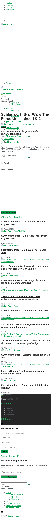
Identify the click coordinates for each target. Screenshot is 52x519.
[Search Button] (29, 136)
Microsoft (15, 499)
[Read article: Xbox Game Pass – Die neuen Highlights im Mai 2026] (26, 380)
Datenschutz (11, 7)
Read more (8, 155)
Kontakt (9, 3)
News (8, 83)
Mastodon (10, 9)
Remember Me (10, 447)
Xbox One (15, 110)
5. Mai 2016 (6, 141)
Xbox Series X (17, 89)
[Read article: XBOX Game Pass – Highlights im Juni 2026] (26, 306)
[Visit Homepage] (6, 24)
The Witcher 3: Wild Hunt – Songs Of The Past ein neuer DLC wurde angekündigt (26, 342)
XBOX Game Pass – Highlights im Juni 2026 (24, 310)
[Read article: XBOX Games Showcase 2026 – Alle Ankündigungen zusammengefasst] (26, 291)
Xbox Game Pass (13, 121)
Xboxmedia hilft (12, 142)
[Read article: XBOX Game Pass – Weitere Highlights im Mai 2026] (26, 350)
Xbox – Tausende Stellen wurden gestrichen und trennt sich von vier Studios (24, 267)
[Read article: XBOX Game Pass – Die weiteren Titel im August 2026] (26, 217)
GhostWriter (9, 139)
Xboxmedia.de (13, 399)
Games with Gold (13, 129)
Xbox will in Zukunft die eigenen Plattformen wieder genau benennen (25, 325)
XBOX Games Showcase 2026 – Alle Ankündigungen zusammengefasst (20, 297)
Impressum (11, 5)
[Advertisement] (26, 51)
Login (8, 20)
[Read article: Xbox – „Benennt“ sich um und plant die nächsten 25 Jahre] (26, 365)
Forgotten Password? (10, 456)
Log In (3, 481)
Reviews (9, 123)
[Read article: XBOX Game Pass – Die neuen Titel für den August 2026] (26, 231)
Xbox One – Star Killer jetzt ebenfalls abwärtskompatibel (21, 132)
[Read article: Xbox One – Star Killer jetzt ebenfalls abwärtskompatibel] (26, 124)
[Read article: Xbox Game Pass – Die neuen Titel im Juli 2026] (26, 245)
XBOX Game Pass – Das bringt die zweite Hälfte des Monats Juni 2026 (23, 281)
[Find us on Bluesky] (2, 16)
